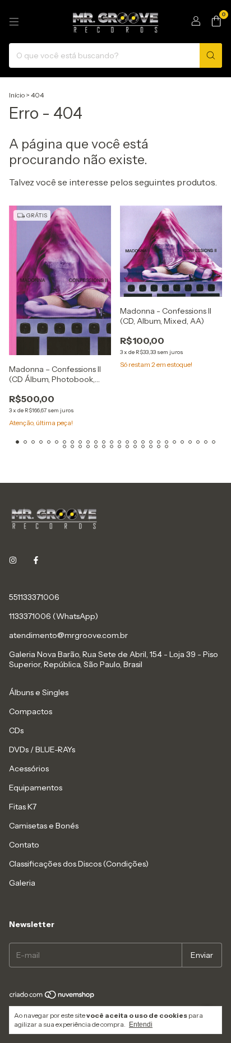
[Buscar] (211, 55)
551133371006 (34, 597)
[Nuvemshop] (52, 997)
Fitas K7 (22, 807)
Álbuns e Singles (38, 692)
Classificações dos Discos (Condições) (79, 864)
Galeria (22, 883)
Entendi (141, 1024)
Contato (24, 845)
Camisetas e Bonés (43, 826)
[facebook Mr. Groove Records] (36, 560)
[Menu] (14, 22)
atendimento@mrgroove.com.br (68, 635)
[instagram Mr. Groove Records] (13, 560)
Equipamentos (35, 788)
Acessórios (29, 768)
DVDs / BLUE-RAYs (42, 749)
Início (17, 95)
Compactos (30, 711)
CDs (16, 730)
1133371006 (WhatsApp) (53, 616)
